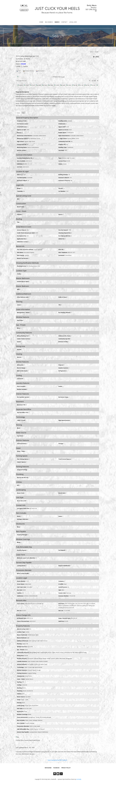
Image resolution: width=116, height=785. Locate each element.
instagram (48, 768)
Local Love (73, 22)
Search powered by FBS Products (57, 760)
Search (57, 22)
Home (41, 22)
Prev (92, 51)
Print (19, 71)
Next (96, 51)
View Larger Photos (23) (21, 80)
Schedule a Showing (29, 71)
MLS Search (49, 22)
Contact (64, 22)
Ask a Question (41, 71)
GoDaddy (78, 779)
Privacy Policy (66, 768)
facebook (56, 768)
